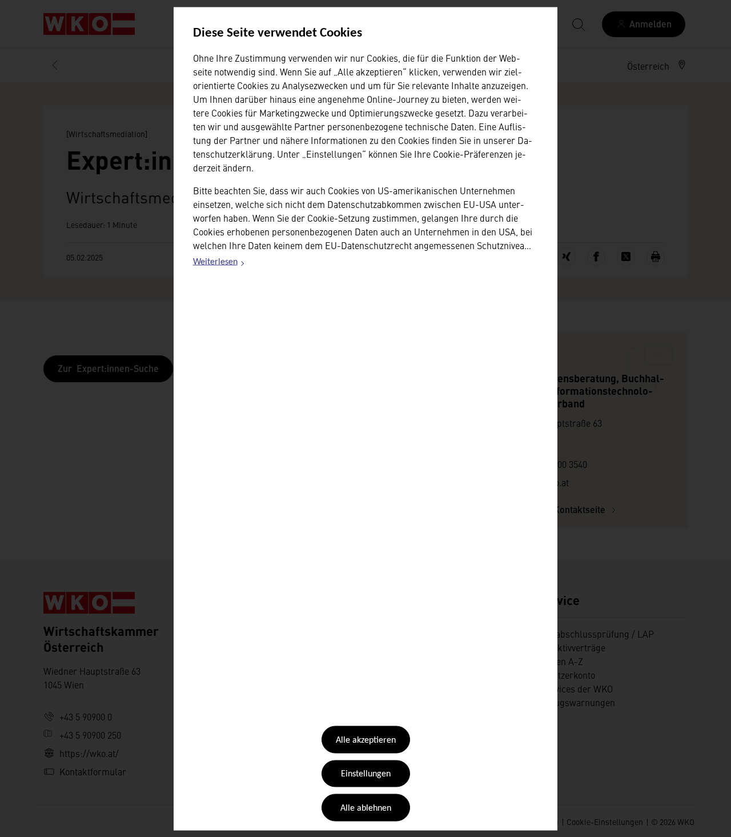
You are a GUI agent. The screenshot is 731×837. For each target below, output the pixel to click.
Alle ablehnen (365, 807)
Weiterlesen (219, 264)
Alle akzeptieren (366, 740)
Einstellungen (366, 774)
